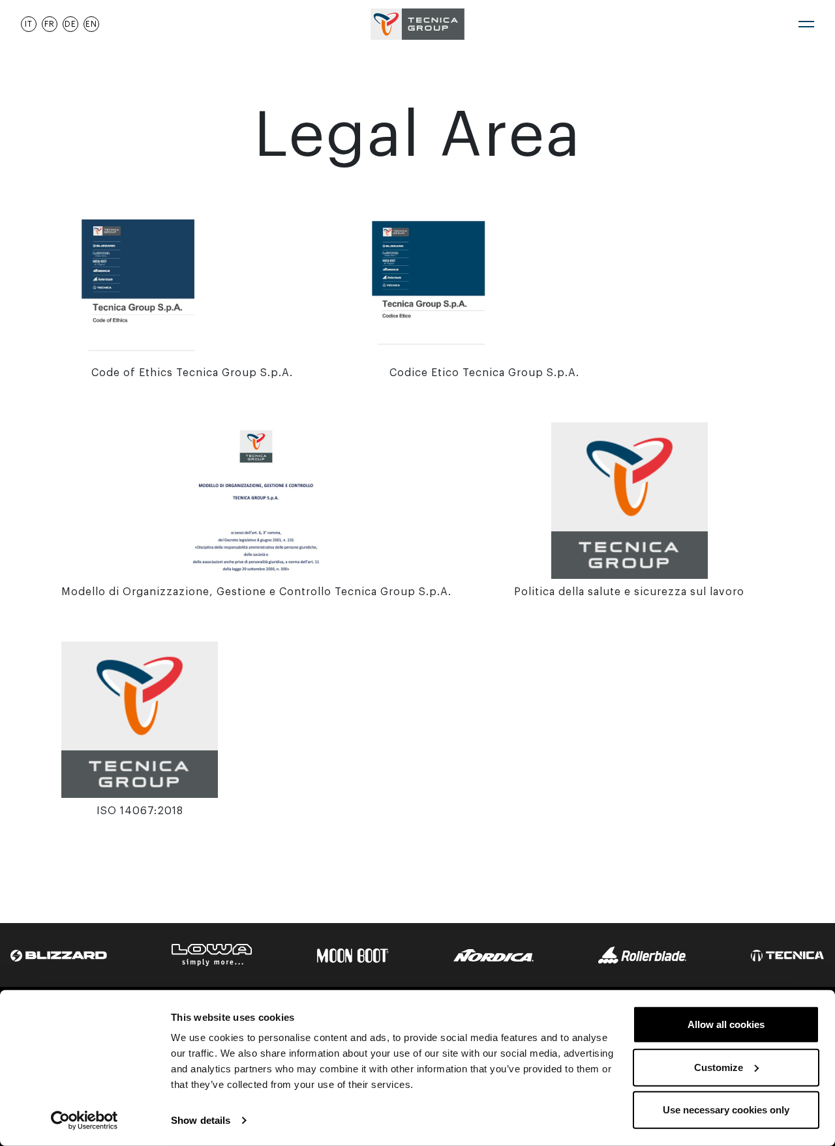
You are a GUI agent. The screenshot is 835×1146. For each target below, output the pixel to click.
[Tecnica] (788, 955)
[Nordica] (493, 955)
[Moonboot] (353, 955)
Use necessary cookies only (726, 1109)
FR (49, 24)
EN (91, 24)
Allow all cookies (726, 1024)
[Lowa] (212, 954)
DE (70, 24)
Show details (200, 1120)
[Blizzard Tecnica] (58, 955)
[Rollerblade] (642, 954)
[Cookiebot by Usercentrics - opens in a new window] (84, 1120)
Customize (718, 1066)
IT (29, 24)
